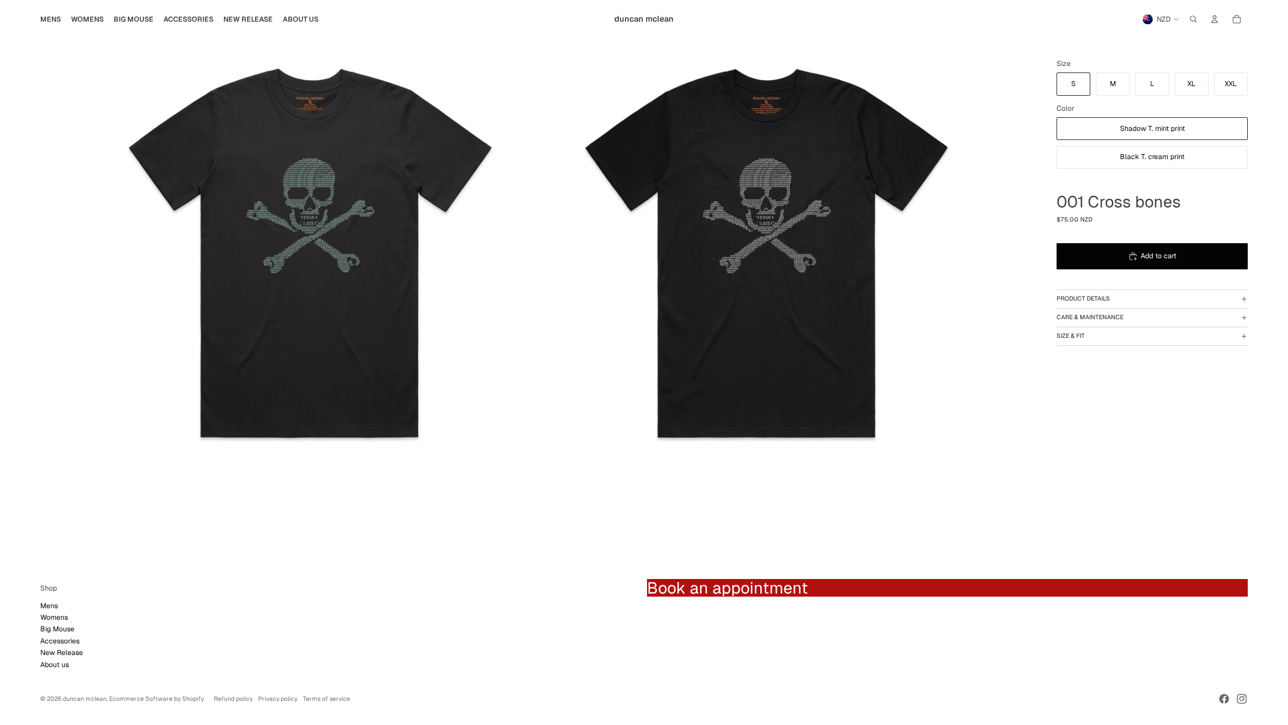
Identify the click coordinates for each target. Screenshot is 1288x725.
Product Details (1083, 299)
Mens (49, 605)
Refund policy (233, 699)
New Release (61, 652)
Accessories (59, 640)
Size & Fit (1071, 336)
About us (54, 664)
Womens (54, 617)
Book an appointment (727, 587)
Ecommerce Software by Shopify (156, 699)
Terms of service (326, 699)
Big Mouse (57, 628)
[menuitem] (50, 19)
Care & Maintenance (1090, 317)
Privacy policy (277, 699)
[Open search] (1193, 19)
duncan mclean (85, 699)
